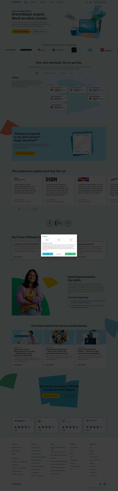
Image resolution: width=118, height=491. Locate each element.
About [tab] (71, 239)
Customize (58, 254)
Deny (48, 254)
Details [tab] (59, 239)
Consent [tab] (47, 239)
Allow (70, 254)
